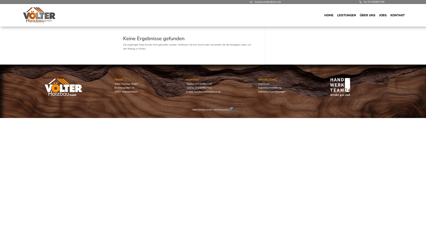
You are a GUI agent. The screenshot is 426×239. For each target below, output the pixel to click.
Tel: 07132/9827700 (373, 1)
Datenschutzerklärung (269, 87)
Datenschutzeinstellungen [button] (271, 91)
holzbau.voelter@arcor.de (268, 1)
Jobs (383, 15)
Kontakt (397, 15)
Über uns (367, 15)
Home (328, 15)
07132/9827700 (203, 83)
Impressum (264, 83)
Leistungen (346, 15)
